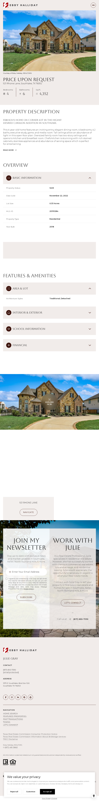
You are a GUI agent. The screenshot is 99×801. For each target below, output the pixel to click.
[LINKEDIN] (18, 697)
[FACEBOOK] (5, 697)
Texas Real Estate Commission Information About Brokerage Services (34, 736)
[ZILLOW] (30, 697)
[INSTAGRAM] (11, 697)
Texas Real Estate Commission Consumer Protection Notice (30, 734)
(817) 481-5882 (11, 747)
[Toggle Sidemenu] (93, 5)
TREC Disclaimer (10, 739)
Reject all (14, 792)
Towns (6, 722)
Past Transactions (13, 719)
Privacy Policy (29, 589)
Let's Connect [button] (10, 725)
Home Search (10, 713)
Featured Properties (14, 716)
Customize (30, 792)
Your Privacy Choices (49, 798)
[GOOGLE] (24, 697)
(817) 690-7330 (80, 619)
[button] (73, 602)
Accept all (47, 792)
